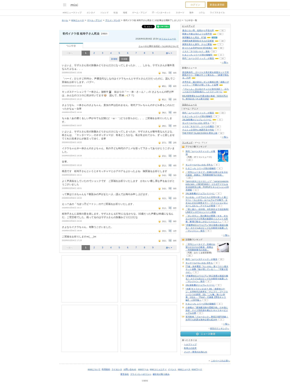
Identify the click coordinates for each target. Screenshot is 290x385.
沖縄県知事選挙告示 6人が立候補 (198, 41)
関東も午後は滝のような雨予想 (197, 34)
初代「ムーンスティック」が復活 (198, 58)
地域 (125, 12)
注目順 (124, 59)
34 (220, 34)
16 (189, 178)
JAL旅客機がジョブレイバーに (196, 120)
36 (221, 48)
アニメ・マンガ (112, 20)
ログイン (195, 4)
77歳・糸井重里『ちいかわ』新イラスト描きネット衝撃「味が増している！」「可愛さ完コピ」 (207, 269)
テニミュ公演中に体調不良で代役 (198, 130)
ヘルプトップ (190, 344)
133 (214, 37)
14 (223, 58)
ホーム (65, 20)
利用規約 (106, 369)
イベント (172, 369)
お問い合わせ (130, 369)
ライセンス (117, 369)
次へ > (169, 53)
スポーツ (180, 12)
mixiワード (197, 369)
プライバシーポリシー (140, 374)
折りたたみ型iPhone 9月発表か (197, 48)
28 (218, 126)
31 (223, 30)
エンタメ (91, 12)
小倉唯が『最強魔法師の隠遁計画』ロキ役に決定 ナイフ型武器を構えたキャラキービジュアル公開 (207, 310)
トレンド (104, 12)
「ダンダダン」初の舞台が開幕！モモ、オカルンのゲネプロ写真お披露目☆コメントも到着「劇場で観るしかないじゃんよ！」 (207, 219)
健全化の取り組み (161, 374)
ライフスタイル (217, 12)
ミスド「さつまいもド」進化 (196, 51)
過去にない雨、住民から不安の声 (198, 30)
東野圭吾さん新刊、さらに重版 (197, 44)
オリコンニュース (167, 39)
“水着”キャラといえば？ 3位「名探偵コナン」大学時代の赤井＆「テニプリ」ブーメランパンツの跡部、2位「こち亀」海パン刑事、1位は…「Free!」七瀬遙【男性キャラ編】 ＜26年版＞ (207, 294)
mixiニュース (77, 20)
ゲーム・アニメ (139, 12)
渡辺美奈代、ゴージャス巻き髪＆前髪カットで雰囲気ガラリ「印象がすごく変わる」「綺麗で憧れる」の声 (205, 75)
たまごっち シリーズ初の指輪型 (197, 55)
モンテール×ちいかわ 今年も (195, 123)
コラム (202, 12)
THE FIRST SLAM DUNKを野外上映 (199, 133)
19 (222, 41)
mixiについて (94, 369)
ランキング (187, 142)
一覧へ (225, 62)
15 (223, 113)
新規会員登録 (217, 4)
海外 (191, 12)
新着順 (114, 59)
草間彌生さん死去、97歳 (194, 37)
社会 (116, 12)
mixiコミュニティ (158, 369)
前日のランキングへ (219, 328)
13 (214, 51)
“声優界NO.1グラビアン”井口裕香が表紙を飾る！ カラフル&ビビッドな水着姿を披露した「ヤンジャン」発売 (207, 228)
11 (221, 133)
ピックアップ (188, 26)
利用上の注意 (190, 348)
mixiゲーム (143, 369)
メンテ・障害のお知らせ (195, 352)
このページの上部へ (220, 361)
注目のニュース (189, 105)
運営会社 (124, 374)
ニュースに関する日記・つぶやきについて (159, 46)
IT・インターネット (161, 12)
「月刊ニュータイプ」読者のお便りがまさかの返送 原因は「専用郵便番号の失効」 (200, 247)
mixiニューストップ (72, 12)
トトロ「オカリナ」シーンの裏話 (198, 126)
